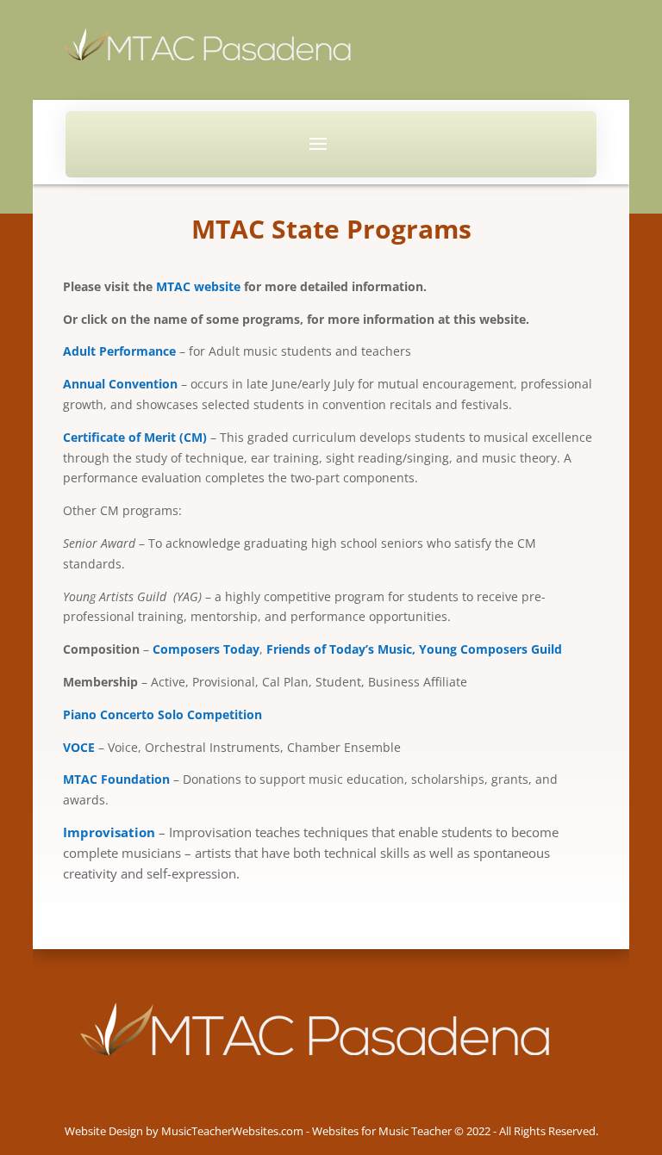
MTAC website (198, 286)
